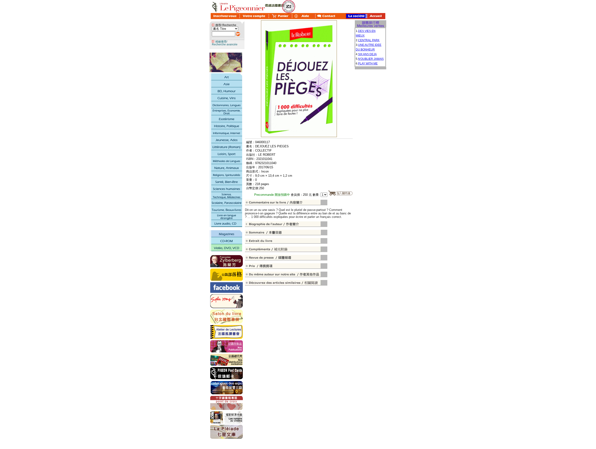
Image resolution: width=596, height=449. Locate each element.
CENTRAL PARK (368, 40)
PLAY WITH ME (368, 63)
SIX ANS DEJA (367, 54)
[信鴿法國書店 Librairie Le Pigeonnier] (226, 292)
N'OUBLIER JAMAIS (371, 59)
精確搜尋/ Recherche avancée (224, 43)
